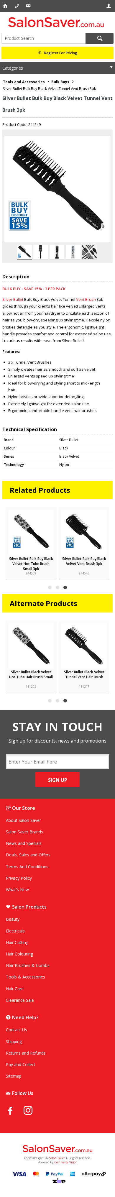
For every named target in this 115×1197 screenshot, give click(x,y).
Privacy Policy (19, 878)
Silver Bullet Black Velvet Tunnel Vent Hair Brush (84, 674)
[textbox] (43, 38)
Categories (12, 68)
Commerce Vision (66, 1162)
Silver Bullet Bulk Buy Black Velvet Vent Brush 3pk (84, 561)
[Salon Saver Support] (28, 6)
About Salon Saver (23, 820)
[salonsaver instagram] (32, 1111)
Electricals (15, 931)
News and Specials (24, 843)
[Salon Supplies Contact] (17, 6)
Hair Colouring (19, 954)
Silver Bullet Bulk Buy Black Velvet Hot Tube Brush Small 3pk (31, 563)
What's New (17, 889)
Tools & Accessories (25, 977)
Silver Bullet (12, 299)
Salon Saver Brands (24, 832)
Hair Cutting (17, 942)
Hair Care (15, 988)
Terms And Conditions (27, 866)
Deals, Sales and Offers (28, 855)
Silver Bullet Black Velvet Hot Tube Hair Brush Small (31, 674)
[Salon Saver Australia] (57, 1149)
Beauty (12, 919)
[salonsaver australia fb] (15, 1110)
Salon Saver (57, 1158)
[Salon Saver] (57, 22)
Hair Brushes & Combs (28, 965)
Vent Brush (86, 299)
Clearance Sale (20, 1000)
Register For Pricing (60, 52)
